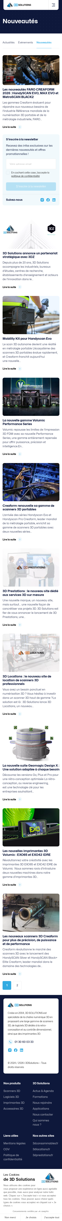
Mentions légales (14, 1143)
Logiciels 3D (11, 1097)
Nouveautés (44, 42)
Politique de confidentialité (12, 1157)
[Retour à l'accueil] (19, 5)
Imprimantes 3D (13, 1102)
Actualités (9, 42)
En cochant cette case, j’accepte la (30, 174)
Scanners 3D (11, 1091)
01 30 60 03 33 (24, 1042)
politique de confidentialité (25, 176)
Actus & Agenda (43, 1091)
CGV (6, 1149)
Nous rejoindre (42, 1102)
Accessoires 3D (13, 1108)
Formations (40, 1097)
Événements (25, 42)
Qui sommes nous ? (41, 1122)
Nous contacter (43, 1114)
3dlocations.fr (41, 1149)
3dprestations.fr (43, 1155)
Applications (41, 1108)
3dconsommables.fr (45, 1143)
